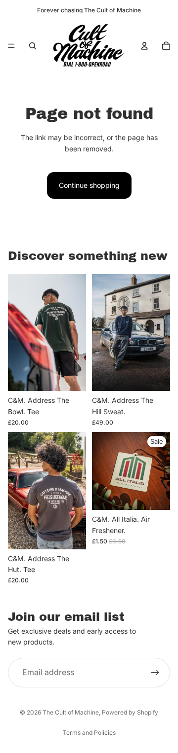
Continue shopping (89, 185)
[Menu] (11, 46)
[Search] (33, 46)
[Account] (144, 46)
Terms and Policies (89, 732)
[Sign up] (155, 672)
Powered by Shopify (130, 712)
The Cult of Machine (71, 712)
